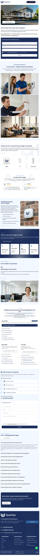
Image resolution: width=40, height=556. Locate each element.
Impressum (18, 551)
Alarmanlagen (10, 13)
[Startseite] (6, 2)
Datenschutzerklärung (20, 553)
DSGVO (22, 551)
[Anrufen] (31, 2)
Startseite (4, 13)
